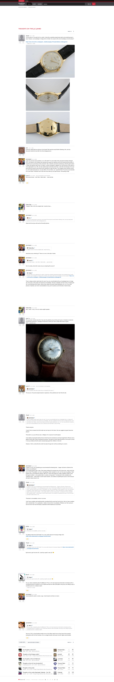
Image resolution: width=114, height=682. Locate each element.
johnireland (28, 159)
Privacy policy (41, 679)
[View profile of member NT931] (22, 531)
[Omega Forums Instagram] (52, 680)
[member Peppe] (20, 650)
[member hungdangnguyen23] (20, 664)
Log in (94, 4)
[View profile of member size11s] (21, 323)
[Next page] (73, 31)
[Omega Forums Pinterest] (57, 680)
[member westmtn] (20, 673)
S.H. (27, 148)
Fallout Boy (28, 204)
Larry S (27, 175)
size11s (28, 318)
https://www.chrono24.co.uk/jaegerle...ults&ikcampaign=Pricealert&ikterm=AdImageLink (46, 42)
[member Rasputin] (20, 668)
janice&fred (28, 623)
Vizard (27, 35)
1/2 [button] (70, 31)
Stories (26, 1)
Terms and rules (34, 679)
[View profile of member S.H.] (22, 152)
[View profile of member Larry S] (22, 180)
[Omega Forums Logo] (21, 4)
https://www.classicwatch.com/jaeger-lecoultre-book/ (38, 536)
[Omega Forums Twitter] (48, 680)
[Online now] (24, 175)
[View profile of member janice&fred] (21, 628)
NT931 (27, 526)
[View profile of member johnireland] (21, 164)
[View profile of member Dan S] (22, 579)
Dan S (27, 574)
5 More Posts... (22, 642)
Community (21, 1)
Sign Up (89, 4)
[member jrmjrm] (20, 654)
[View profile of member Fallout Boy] (21, 209)
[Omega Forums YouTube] (45, 680)
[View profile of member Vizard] (21, 40)
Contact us (28, 679)
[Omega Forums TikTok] (50, 680)
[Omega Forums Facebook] (55, 680)
